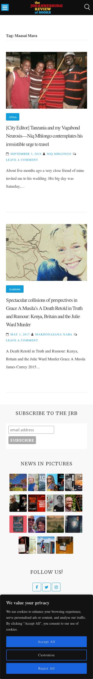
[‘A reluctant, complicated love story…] (36, 482)
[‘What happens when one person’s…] (73, 503)
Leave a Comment (22, 160)
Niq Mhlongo (59, 154)
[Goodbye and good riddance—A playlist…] (64, 545)
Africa (12, 117)
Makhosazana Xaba (53, 334)
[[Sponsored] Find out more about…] (18, 524)
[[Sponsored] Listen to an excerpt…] (55, 482)
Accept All (46, 641)
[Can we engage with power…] (18, 503)
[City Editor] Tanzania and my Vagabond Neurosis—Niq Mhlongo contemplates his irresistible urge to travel (44, 135)
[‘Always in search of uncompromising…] (73, 482)
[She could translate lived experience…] (36, 524)
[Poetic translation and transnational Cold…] (73, 524)
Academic (15, 289)
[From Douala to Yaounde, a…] (55, 524)
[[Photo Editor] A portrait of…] (46, 545)
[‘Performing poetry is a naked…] (55, 503)
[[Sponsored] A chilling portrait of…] (36, 503)
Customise (46, 655)
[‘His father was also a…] (27, 545)
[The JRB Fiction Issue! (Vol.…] (18, 482)
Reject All (46, 668)
